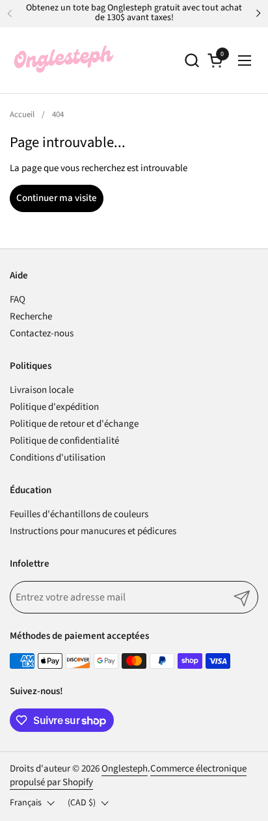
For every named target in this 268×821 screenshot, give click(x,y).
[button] (191, 60)
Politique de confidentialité (64, 441)
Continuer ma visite (56, 198)
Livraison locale (42, 390)
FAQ (17, 299)
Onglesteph (124, 768)
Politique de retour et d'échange (74, 424)
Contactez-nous (42, 333)
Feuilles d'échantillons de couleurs (79, 514)
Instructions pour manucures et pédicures (93, 531)
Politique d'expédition (54, 407)
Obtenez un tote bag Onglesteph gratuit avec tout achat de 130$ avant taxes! (134, 13)
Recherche (31, 316)
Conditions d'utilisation (57, 457)
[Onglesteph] (63, 60)
